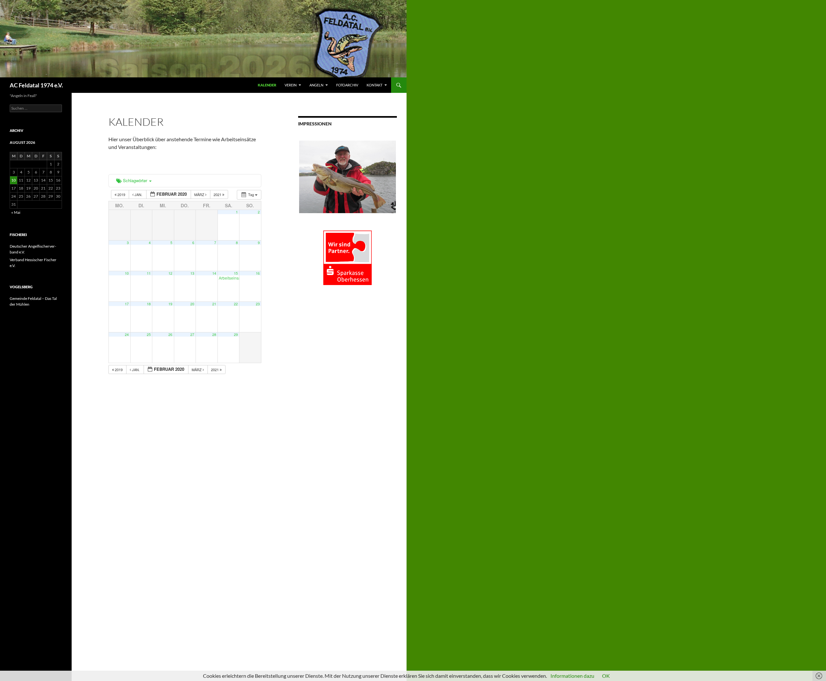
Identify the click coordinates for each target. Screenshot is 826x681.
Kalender (267, 85)
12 (170, 273)
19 (170, 303)
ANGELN (316, 85)
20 (192, 303)
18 (149, 303)
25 (149, 334)
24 (127, 334)
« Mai (15, 212)
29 (236, 334)
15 (236, 273)
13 (192, 273)
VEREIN (291, 85)
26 (170, 334)
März (199, 194)
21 (214, 303)
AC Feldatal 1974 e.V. (36, 85)
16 (258, 273)
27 (192, 334)
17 (127, 303)
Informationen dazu (572, 676)
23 (258, 303)
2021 (218, 194)
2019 (121, 194)
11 (149, 273)
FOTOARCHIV (347, 85)
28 (214, 334)
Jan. (138, 194)
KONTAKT (374, 85)
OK (606, 676)
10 (127, 273)
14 (214, 273)
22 (236, 303)
